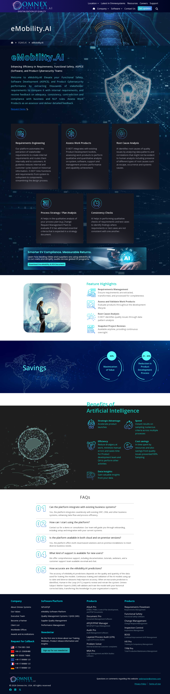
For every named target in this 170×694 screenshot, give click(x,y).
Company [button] (102, 8)
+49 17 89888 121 (23, 659)
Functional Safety (134, 615)
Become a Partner (19, 620)
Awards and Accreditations (22, 634)
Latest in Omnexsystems (113, 3)
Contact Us (129, 8)
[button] (157, 9)
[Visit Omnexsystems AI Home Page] (94, 8)
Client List (15, 625)
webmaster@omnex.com (150, 678)
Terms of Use (155, 684)
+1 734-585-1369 (22, 647)
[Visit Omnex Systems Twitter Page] (20, 689)
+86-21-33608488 (22, 651)
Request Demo (18, 109)
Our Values (15, 611)
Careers (144, 3)
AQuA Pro (102, 609)
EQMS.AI (22, 42)
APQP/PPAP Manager (98, 624)
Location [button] (92, 3)
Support (154, 3)
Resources (132, 3)
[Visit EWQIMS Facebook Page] (10, 689)
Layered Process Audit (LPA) (101, 638)
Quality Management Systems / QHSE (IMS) (60, 616)
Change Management (135, 622)
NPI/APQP (45, 607)
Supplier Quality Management (54, 620)
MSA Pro (100, 653)
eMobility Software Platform (53, 611)
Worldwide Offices (19, 629)
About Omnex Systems (21, 607)
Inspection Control (134, 629)
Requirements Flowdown (137, 608)
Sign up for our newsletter (55, 650)
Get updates (145, 8)
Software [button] (115, 8)
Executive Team (18, 616)
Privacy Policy (140, 684)
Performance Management (53, 625)
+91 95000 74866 (22, 655)
